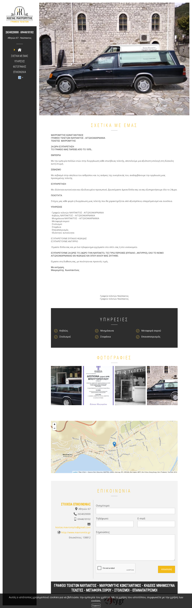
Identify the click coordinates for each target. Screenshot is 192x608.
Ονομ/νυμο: (103, 505)
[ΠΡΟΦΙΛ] (19, 49)
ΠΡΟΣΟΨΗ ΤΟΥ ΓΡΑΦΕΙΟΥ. (130, 385)
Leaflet (75, 471)
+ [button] (54, 423)
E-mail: (141, 517)
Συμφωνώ (96, 606)
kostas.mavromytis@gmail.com (73, 526)
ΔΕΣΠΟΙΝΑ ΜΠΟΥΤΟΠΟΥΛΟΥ (98, 385)
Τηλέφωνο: (102, 517)
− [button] (54, 427)
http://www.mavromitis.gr (76, 531)
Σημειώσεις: (103, 531)
